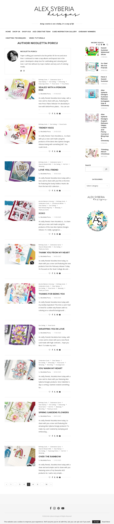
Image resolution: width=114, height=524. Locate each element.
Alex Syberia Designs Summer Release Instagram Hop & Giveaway (105, 97)
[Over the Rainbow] (20, 456)
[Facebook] (96, 44)
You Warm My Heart (50, 368)
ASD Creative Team (41, 32)
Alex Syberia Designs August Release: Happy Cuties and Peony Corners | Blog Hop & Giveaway (105, 127)
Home (8, 32)
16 (46, 484)
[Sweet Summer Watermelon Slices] (92, 51)
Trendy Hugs (46, 128)
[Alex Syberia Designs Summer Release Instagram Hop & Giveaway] (92, 93)
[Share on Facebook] (52, 113)
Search (88, 165)
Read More (106, 522)
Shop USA (26, 32)
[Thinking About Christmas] (92, 153)
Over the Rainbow (50, 456)
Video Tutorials (37, 38)
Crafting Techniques (16, 38)
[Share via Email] (60, 113)
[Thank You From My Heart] (20, 254)
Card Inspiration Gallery (64, 32)
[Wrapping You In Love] (20, 335)
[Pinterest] (101, 44)
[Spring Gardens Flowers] (20, 412)
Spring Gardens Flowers (54, 412)
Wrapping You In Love (52, 329)
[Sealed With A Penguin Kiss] (20, 89)
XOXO (42, 213)
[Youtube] (104, 44)
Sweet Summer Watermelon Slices (105, 51)
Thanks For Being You (52, 294)
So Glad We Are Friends (104, 65)
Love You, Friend (48, 170)
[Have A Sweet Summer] (92, 80)
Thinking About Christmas (105, 152)
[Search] (107, 44)
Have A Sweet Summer (104, 79)
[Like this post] (49, 113)
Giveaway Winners (87, 32)
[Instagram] (99, 44)
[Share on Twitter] (54, 113)
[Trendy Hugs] (20, 134)
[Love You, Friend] (20, 171)
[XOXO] (20, 211)
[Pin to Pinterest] (57, 113)
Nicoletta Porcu (28, 51)
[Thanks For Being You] (20, 293)
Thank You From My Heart (54, 252)
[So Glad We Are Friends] (92, 66)
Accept (96, 522)
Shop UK (16, 32)
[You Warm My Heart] (20, 370)
